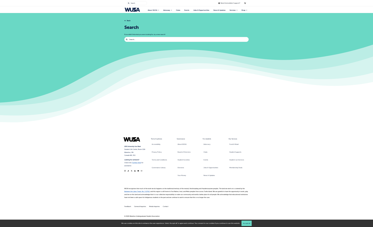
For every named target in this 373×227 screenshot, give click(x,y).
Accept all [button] (246, 223)
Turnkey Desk (136, 163)
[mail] (141, 171)
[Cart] (245, 3)
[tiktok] (128, 171)
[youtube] (138, 171)
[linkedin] (135, 171)
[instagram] (125, 171)
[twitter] (131, 171)
